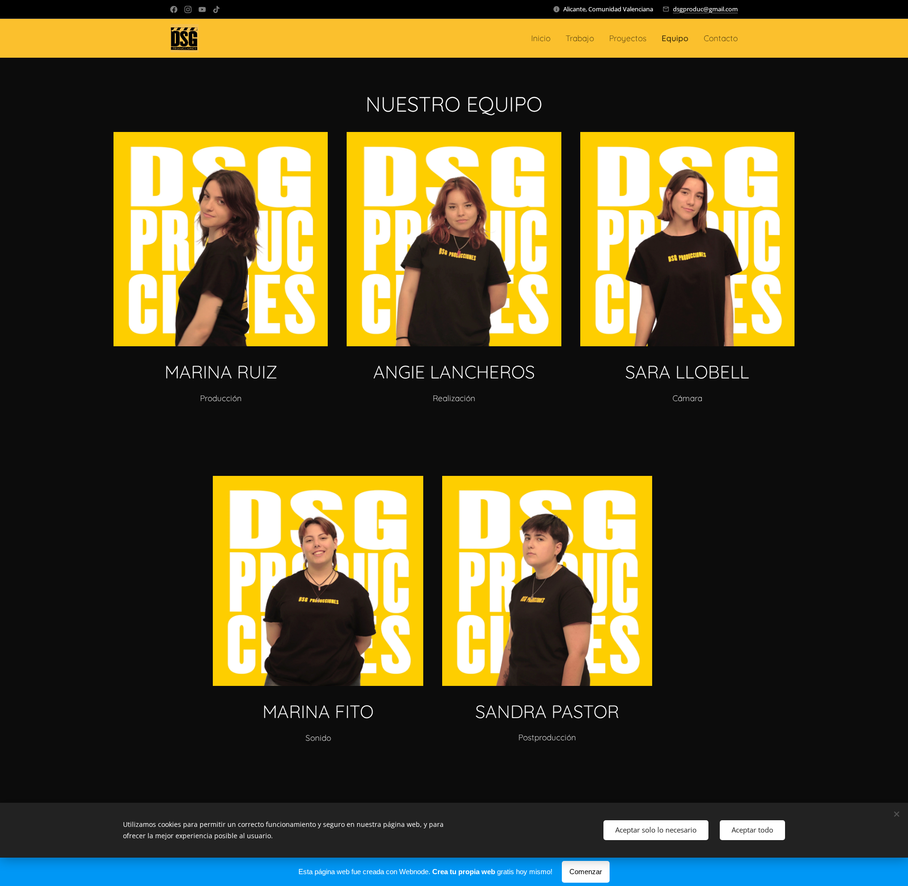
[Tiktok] (216, 9)
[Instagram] (188, 9)
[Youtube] (202, 9)
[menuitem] (543, 38)
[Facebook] (174, 9)
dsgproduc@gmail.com (705, 9)
